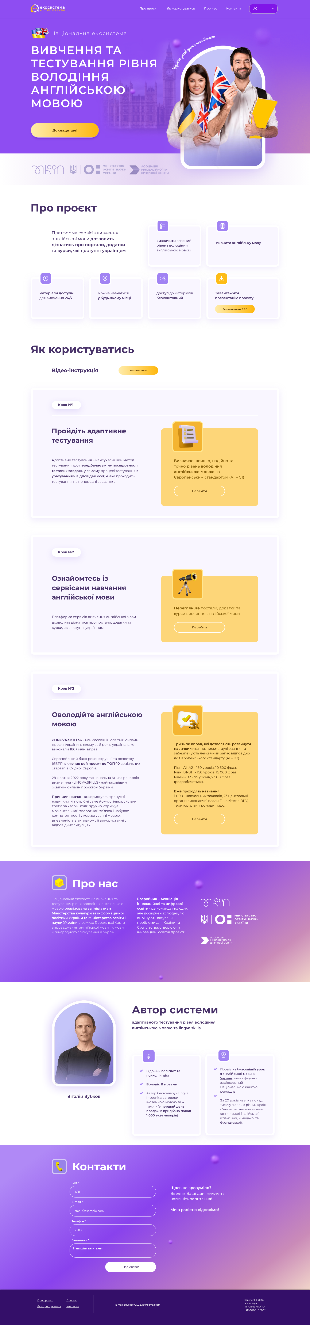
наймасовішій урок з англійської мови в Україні (242, 1073)
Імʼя (74, 1182)
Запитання (79, 1240)
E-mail (76, 1201)
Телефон (78, 1221)
